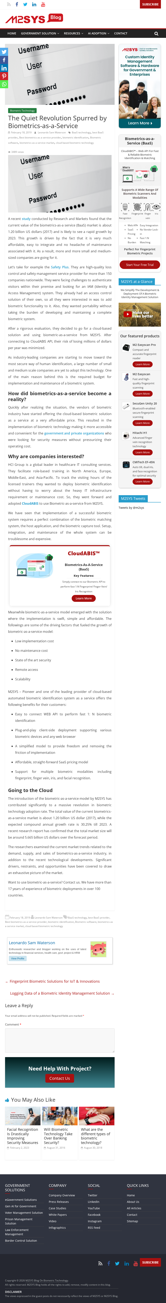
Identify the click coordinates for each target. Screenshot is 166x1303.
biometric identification (75, 137)
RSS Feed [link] (94, 1228)
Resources (72, 33)
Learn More (84, 598)
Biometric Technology (22, 110)
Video (52, 1221)
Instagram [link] (95, 1221)
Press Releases (59, 1202)
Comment (13, 1024)
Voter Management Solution (24, 1213)
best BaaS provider (99, 917)
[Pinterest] (4, 76)
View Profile (17, 958)
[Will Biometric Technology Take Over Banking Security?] (60, 1109)
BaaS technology (81, 132)
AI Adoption (97, 33)
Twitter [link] (92, 1195)
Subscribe (150, 4)
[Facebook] (4, 60)
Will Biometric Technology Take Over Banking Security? (58, 1136)
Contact (120, 33)
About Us (133, 1202)
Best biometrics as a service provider (40, 137)
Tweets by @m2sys (131, 508)
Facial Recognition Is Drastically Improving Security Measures (22, 1136)
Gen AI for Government (20, 1206)
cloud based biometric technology (75, 142)
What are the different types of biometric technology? (95, 1136)
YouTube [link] (94, 1208)
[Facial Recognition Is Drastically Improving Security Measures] (23, 1109)
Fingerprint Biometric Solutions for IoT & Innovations (52, 981)
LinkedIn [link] (93, 1202)
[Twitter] (4, 52)
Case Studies (57, 1208)
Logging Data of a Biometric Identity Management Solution (62, 993)
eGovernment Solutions (21, 1200)
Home (11, 33)
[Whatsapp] (4, 84)
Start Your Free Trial (140, 265)
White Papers (58, 1215)
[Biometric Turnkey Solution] (140, 46)
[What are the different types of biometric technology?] (97, 1109)
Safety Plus (60, 267)
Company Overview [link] (62, 1195)
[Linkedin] (4, 68)
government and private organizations (74, 433)
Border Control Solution (21, 1240)
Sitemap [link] (132, 1221)
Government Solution (38, 33)
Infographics (57, 1228)
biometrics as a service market (37, 142)
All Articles (134, 1208)
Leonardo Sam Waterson (52, 132)
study (26, 219)
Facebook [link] (94, 1215)
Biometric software (86, 922)
